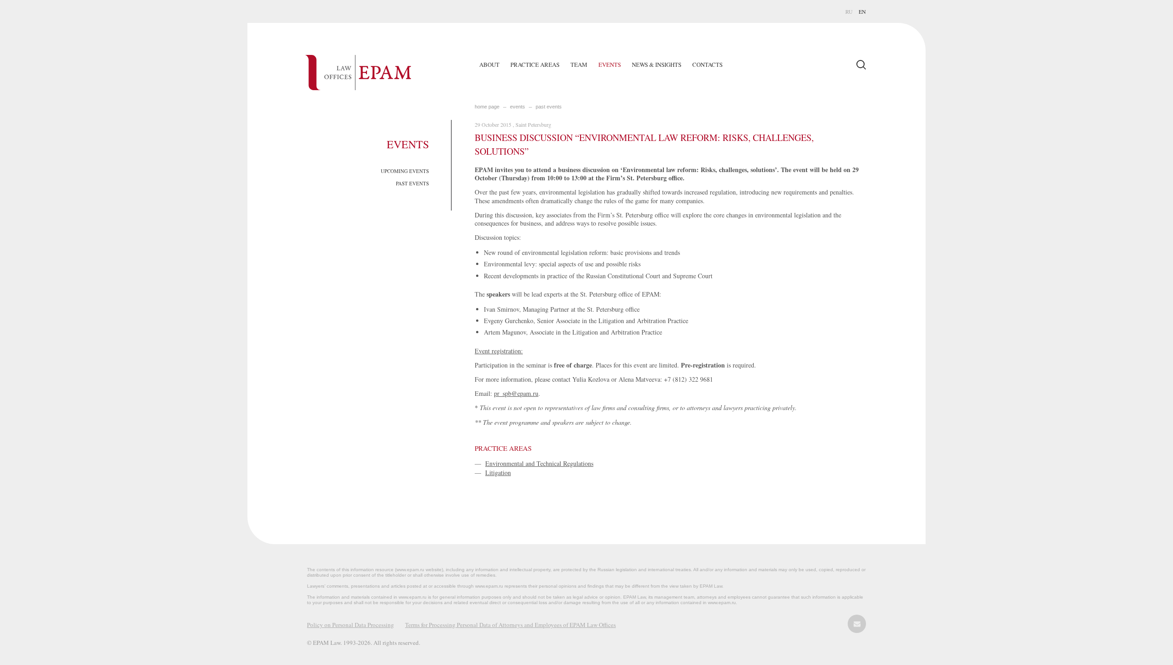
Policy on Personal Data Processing (350, 625)
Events (609, 64)
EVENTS (517, 106)
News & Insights (656, 64)
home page (487, 106)
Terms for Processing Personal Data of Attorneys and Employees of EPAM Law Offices (510, 625)
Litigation (498, 472)
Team (578, 64)
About (489, 64)
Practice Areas (534, 64)
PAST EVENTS (412, 183)
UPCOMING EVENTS (405, 171)
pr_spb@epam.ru (516, 393)
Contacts (707, 64)
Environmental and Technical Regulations (539, 463)
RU (849, 11)
